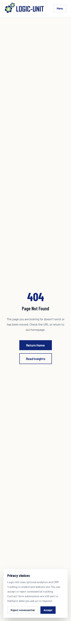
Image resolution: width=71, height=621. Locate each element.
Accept (48, 610)
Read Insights (35, 358)
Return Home (35, 345)
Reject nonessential (23, 610)
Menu (60, 8)
